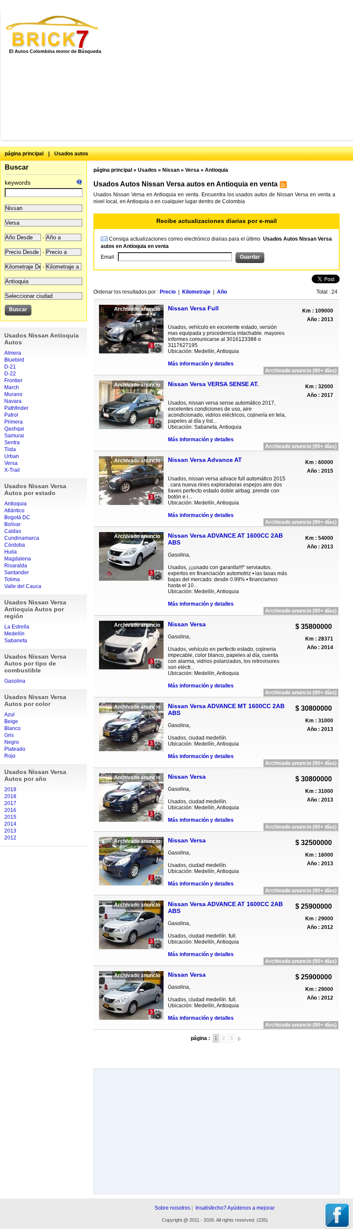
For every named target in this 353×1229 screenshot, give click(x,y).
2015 (10, 817)
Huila (10, 552)
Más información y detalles (201, 364)
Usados (147, 170)
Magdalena (17, 559)
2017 (10, 803)
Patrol (11, 415)
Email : (109, 257)
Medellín (14, 634)
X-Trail (12, 470)
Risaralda (15, 566)
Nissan (171, 170)
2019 (10, 789)
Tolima (12, 579)
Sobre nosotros (172, 1208)
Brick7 (53, 32)
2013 (10, 831)
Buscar (16, 167)
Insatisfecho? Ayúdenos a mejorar (235, 1208)
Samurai (14, 436)
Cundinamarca (21, 538)
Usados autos (71, 154)
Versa (11, 463)
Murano (13, 394)
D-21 (10, 367)
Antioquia (15, 504)
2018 (10, 796)
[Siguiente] (239, 1038)
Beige (11, 721)
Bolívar (12, 524)
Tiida (10, 449)
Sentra (12, 443)
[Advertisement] (232, 75)
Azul (9, 715)
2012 (10, 838)
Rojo (9, 756)
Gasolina (14, 681)
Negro (11, 742)
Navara (13, 401)
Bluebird (14, 360)
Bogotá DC (17, 517)
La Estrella (16, 627)
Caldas (12, 531)
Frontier (13, 381)
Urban (11, 456)
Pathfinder (16, 408)
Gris (9, 735)
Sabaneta (15, 641)
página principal (24, 154)
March (11, 387)
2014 (10, 824)
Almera (12, 353)
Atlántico (14, 511)
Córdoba (14, 545)
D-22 (10, 374)
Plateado (14, 749)
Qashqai (14, 429)
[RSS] (282, 186)
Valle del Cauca (22, 586)
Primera (13, 422)
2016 (10, 810)
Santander (16, 573)
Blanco (12, 728)
